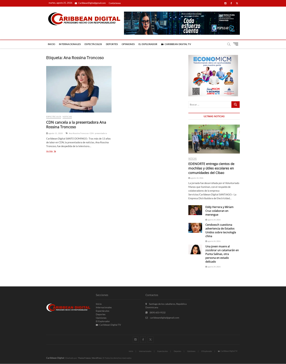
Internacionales (70, 44)
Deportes (112, 44)
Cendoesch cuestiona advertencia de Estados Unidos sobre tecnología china (220, 230)
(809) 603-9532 (157, 312)
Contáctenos (115, 3)
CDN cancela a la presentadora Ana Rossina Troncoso (76, 124)
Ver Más (54, 151)
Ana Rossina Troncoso (79, 133)
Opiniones (128, 44)
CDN (92, 133)
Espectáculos (93, 44)
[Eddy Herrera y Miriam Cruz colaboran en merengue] (195, 210)
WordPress (97, 358)
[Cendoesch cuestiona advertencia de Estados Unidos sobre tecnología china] (195, 228)
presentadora (101, 133)
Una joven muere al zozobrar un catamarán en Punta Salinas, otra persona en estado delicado (222, 254)
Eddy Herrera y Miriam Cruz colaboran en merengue (219, 210)
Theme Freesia (84, 358)
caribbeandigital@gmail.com (164, 317)
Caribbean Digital (55, 357)
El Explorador (148, 44)
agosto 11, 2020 (55, 133)
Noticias (67, 116)
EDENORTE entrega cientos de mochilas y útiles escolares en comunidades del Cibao (211, 168)
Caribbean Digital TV (178, 44)
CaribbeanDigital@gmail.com (92, 3)
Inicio (51, 44)
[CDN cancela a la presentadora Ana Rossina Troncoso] (79, 89)
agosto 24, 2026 (196, 178)
